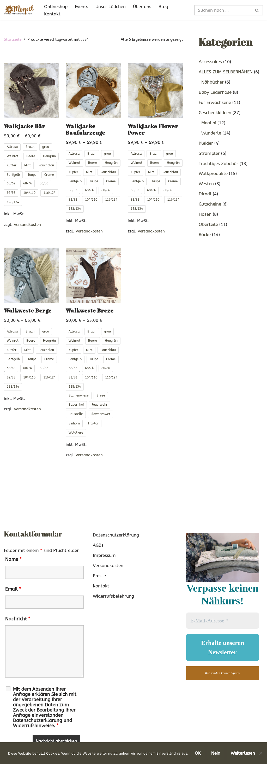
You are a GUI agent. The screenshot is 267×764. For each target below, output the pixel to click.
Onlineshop (56, 6)
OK (198, 753)
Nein (215, 753)
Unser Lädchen (110, 6)
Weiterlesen (243, 753)
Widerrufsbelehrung (113, 596)
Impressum (104, 555)
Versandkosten (27, 224)
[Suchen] (257, 10)
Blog (163, 6)
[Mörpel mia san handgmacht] (19, 10)
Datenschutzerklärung (116, 535)
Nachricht (17, 618)
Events (81, 6)
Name (13, 559)
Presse (99, 575)
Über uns (142, 6)
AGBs (98, 545)
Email (13, 589)
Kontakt (52, 13)
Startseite (13, 39)
